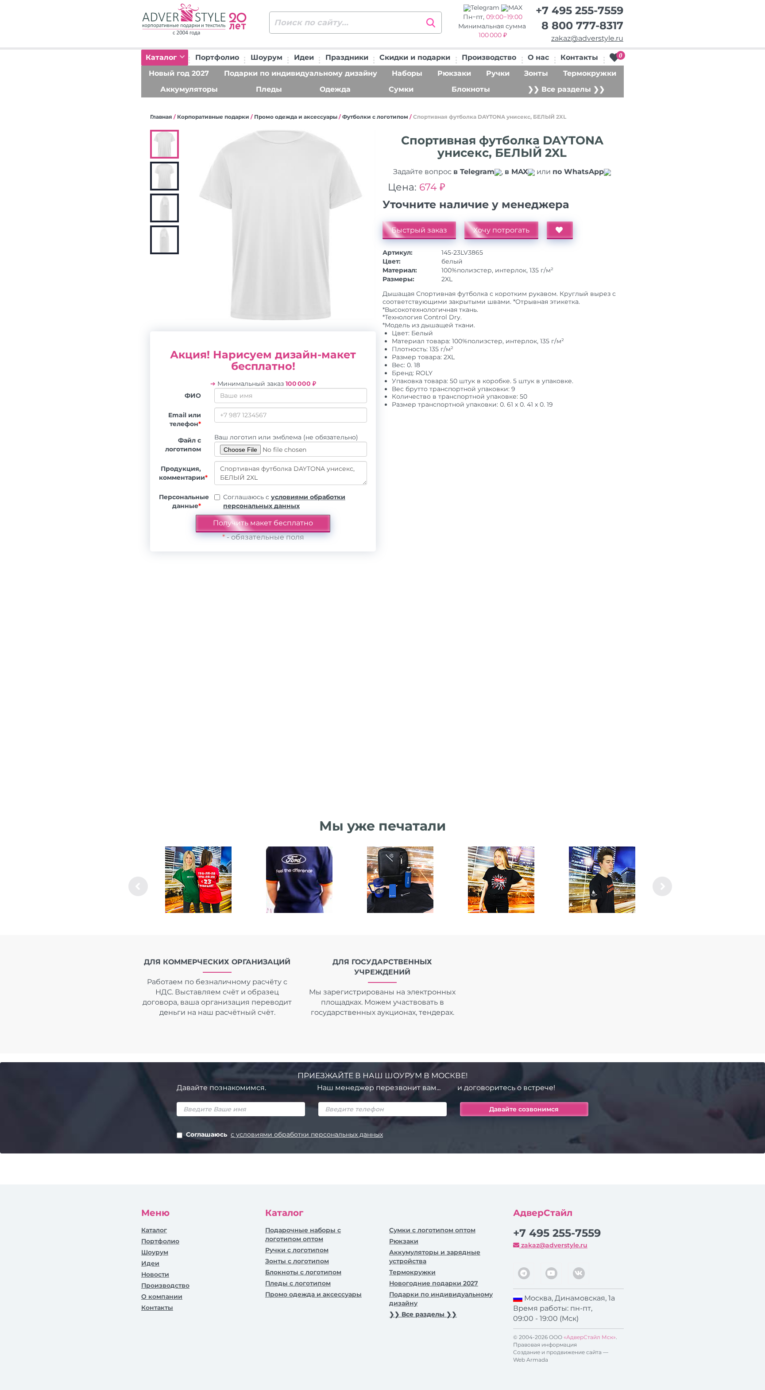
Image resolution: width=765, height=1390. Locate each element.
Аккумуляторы (189, 89)
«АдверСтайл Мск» (590, 1337)
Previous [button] (138, 886)
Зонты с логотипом (297, 1261)
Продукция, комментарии (183, 473)
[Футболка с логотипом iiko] (501, 879)
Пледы (269, 89)
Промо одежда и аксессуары (295, 116)
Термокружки (589, 73)
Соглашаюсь (284, 1134)
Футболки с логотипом (375, 116)
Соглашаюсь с (284, 501)
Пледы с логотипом (298, 1283)
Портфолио (217, 57)
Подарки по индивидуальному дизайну (300, 73)
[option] (198, 886)
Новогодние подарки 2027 (433, 1283)
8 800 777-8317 (582, 25)
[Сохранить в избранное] (560, 230)
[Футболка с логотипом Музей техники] (602, 879)
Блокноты (471, 89)
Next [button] (662, 886)
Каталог (162, 57)
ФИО (193, 396)
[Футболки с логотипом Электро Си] (198, 879)
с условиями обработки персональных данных (307, 1134)
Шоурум (266, 57)
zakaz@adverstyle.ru (587, 38)
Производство (489, 57)
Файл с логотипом (183, 444)
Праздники (346, 57)
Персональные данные (183, 501)
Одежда (335, 89)
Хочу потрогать (501, 230)
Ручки (498, 73)
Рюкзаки (454, 73)
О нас (538, 57)
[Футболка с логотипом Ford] (299, 879)
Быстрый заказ (419, 230)
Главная (161, 116)
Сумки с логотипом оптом (432, 1230)
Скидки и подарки (414, 57)
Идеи (304, 57)
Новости (155, 1274)
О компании (161, 1297)
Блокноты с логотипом (303, 1272)
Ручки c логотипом (296, 1250)
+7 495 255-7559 (579, 10)
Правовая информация (545, 1344)
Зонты (536, 73)
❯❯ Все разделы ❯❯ (566, 89)
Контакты (579, 57)
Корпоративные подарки (213, 116)
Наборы (407, 73)
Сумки (401, 89)
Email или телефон (184, 419)
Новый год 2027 (179, 73)
